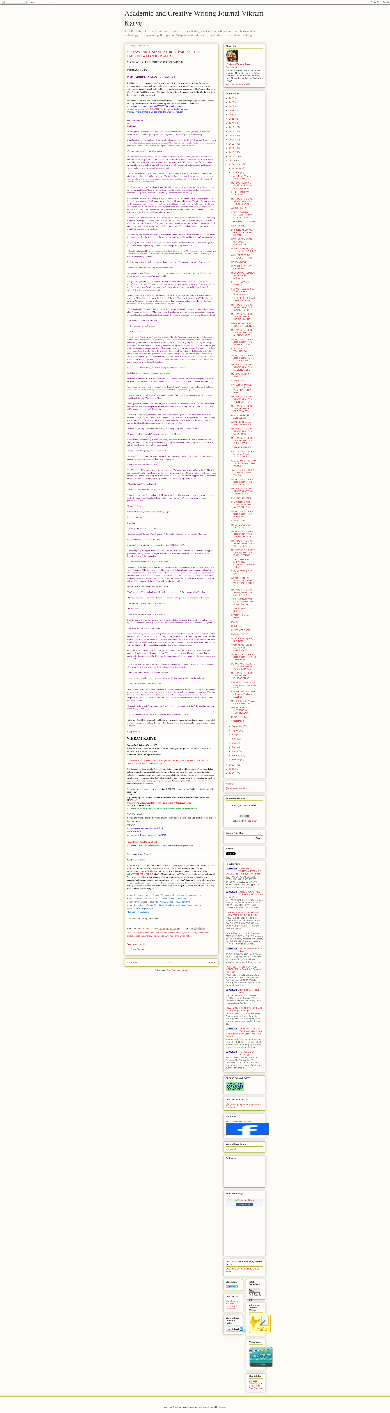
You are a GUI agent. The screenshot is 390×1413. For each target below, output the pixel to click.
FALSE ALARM (238, 380)
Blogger (222, 1407)
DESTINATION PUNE (241, 498)
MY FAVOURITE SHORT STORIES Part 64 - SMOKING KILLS (243, 367)
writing (188, 936)
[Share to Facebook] (200, 928)
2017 (232, 135)
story (154, 936)
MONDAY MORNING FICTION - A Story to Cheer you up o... (242, 185)
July (234, 734)
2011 (231, 160)
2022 (232, 114)
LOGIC (234, 622)
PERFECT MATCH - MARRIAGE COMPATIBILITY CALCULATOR (243, 913)
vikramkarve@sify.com (143, 908)
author (136, 933)
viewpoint (162, 936)
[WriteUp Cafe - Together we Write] (261, 1366)
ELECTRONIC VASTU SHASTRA (241, 193)
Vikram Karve (231, 1121)
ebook (187, 933)
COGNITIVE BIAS (239, 717)
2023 (232, 110)
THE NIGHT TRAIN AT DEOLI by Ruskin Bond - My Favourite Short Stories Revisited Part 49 (244, 1032)
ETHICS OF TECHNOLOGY (239, 349)
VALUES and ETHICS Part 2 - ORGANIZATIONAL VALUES (243, 463)
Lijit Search (231, 1149)
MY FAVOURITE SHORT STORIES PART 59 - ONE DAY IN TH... (243, 482)
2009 (232, 769)
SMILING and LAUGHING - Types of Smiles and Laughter (243, 694)
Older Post (210, 962)
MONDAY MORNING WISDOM (241, 375)
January (236, 759)
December (237, 164)
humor (200, 933)
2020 (232, 123)
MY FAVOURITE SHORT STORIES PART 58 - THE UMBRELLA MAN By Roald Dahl (163, 53)
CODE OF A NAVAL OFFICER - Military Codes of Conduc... (241, 215)
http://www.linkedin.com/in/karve (172, 898)
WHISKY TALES (238, 208)
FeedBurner (251, 821)
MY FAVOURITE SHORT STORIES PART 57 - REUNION (243, 514)
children (163, 933)
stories (148, 936)
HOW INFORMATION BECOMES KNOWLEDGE (241, 242)
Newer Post (133, 962)
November (237, 168)
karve (206, 933)
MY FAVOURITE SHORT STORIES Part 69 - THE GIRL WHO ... (243, 201)
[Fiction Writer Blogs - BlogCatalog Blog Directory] (256, 1388)
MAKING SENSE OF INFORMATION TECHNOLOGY (241, 710)
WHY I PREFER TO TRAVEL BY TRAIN (241, 256)
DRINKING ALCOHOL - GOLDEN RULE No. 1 (242, 324)
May (234, 743)
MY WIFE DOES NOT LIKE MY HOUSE (241, 526)
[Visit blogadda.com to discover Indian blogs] (232, 1287)
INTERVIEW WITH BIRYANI (240, 283)
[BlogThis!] (195, 928)
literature (130, 936)
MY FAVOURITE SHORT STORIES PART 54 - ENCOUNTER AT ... (243, 553)
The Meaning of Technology (246, 1053)
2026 (232, 98)
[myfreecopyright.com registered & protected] (244, 1107)
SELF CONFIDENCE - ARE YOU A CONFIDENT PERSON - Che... (243, 563)
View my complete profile (238, 84)
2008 (232, 773)
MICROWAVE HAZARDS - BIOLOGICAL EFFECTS (243, 275)
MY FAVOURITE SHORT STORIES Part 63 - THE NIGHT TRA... (243, 399)
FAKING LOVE (238, 520)
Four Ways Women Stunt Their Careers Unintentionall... (243, 291)
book (147, 933)
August (235, 730)
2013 (232, 152)
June (234, 739)
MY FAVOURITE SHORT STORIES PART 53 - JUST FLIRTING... (243, 592)
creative (179, 933)
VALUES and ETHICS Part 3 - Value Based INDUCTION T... (243, 454)
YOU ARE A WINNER (241, 447)
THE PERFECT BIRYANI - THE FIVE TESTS (243, 299)
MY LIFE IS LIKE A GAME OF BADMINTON (243, 702)
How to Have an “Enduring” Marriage (243, 933)
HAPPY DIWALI (238, 262)
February (236, 755)
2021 (232, 119)
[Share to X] (198, 928)
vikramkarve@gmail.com (138, 911)
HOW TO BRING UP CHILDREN (241, 267)
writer (182, 936)
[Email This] (192, 928)
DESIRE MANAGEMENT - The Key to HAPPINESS (243, 249)
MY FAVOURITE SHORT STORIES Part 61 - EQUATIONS (243, 431)
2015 (232, 144)
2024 (232, 106)
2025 (232, 102)
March (235, 751)
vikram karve (173, 936)
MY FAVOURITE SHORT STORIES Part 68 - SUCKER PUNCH (243, 307)
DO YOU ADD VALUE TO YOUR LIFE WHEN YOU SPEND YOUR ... (243, 666)
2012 (232, 156)
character (155, 933)
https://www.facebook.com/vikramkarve (172, 901)
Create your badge (244, 1121)
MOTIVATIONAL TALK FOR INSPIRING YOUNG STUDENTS (244, 894)
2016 (232, 139)
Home (172, 962)
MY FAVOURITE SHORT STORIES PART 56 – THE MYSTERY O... (243, 534)
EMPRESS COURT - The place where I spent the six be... (243, 685)
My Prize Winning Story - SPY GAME (243, 639)
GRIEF (234, 626)
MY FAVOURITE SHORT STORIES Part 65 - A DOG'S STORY (243, 358)
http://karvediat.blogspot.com (188, 895)
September (237, 726)
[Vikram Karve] (247, 1134)
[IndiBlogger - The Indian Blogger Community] (260, 1332)
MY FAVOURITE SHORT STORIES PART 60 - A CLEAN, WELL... (243, 440)
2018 (232, 131)
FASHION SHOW (239, 634)
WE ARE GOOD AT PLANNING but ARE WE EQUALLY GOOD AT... (242, 582)
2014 (232, 148)
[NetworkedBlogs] (245, 1200)
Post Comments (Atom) (177, 970)
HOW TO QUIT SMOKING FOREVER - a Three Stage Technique (244, 1009)
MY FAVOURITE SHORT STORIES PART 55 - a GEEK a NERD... (243, 543)
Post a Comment (138, 949)
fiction (193, 933)
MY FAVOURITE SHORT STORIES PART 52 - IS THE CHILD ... (243, 657)
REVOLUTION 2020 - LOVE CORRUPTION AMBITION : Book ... (242, 504)
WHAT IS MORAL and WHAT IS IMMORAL (242, 423)
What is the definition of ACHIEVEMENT (242, 416)
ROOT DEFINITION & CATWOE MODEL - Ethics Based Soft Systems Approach (243, 969)
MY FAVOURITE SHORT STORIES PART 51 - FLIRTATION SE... (243, 675)
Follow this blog (244, 1204)
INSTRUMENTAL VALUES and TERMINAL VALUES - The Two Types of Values (244, 871)
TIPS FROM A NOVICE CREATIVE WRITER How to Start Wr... (242, 601)
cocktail (171, 933)
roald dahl (140, 936)
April (234, 747)
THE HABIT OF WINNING (243, 221)
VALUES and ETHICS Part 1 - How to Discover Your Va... (243, 472)
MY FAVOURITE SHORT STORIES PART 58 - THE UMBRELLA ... (243, 491)
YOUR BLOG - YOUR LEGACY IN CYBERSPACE (241, 648)
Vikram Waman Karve (239, 64)
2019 (232, 127)
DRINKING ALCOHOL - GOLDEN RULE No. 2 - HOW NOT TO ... (243, 232)
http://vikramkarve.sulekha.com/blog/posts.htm (180, 905)
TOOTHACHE (238, 721)
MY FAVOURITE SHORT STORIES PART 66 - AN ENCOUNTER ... (243, 332)
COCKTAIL (150, 871)
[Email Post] (186, 928)
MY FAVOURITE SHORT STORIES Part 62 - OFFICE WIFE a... (243, 408)
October (236, 172)
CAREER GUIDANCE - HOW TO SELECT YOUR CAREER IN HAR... (242, 389)
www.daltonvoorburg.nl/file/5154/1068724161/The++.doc (157, 109)
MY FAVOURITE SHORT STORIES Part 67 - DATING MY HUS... (243, 316)
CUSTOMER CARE (240, 630)
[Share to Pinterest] (203, 928)
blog (142, 933)
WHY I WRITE (238, 225)
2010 (232, 765)
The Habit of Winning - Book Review (242, 177)
